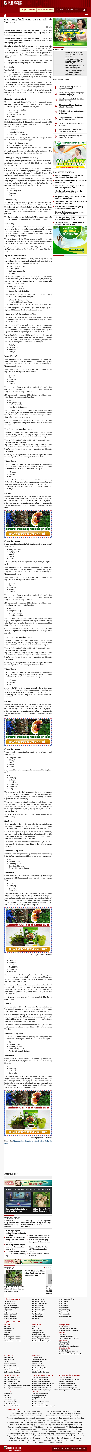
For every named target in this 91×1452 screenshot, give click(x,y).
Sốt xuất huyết (37, 1364)
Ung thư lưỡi (63, 1305)
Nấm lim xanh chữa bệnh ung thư (70, 1354)
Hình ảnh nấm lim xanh (12, 1404)
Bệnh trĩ (34, 1326)
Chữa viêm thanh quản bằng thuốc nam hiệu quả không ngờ (16, 1253)
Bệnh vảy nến (64, 1344)
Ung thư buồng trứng (66, 1299)
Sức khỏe (46, 1189)
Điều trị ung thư (9, 1303)
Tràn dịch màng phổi (66, 1336)
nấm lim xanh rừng (64, 1414)
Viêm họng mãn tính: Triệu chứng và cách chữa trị (71, 100)
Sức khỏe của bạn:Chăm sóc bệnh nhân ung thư (17, 1210)
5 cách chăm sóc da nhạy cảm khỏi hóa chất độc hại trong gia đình (11, 1223)
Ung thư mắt (63, 1312)
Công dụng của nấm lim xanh (69, 1346)
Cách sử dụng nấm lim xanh (41, 1339)
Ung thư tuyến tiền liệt (39, 1303)
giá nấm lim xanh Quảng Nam (61, 1438)
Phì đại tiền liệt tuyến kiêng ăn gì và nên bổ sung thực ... (71, 94)
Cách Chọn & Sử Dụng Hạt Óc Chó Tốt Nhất (71, 124)
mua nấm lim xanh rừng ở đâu (25, 1429)
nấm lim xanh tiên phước (22, 1416)
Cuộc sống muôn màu (39, 1396)
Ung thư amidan (37, 1316)
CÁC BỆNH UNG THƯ (13, 1299)
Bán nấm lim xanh (10, 1366)
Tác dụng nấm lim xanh (39, 1370)
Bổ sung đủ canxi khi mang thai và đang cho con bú (71, 136)
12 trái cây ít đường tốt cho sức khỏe (39, 1254)
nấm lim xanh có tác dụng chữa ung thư (62, 1440)
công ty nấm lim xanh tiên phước (29, 1422)
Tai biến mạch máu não (39, 1360)
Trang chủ (5, 15)
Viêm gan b (7, 1326)
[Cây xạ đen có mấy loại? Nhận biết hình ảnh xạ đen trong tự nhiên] (14, 1278)
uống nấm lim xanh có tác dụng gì (26, 1431)
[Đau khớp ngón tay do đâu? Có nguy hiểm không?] (70, 83)
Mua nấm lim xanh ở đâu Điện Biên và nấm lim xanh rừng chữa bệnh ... (69, 176)
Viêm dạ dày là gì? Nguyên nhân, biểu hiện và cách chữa (71, 130)
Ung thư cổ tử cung (38, 1301)
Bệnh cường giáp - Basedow (68, 1352)
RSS (62, 1448)
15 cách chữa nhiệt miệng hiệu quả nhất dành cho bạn (39, 1241)
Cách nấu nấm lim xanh (12, 1372)
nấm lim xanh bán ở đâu (61, 1411)
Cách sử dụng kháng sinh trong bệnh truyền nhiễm (70, 106)
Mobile (56, 1448)
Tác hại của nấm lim (10, 1402)
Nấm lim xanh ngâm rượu (40, 1372)
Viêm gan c (7, 1333)
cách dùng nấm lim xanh (19, 1434)
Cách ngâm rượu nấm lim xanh (69, 1390)
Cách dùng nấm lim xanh (12, 1337)
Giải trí (29, 1189)
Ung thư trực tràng (38, 1312)
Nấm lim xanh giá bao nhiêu (68, 1330)
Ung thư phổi (8, 1312)
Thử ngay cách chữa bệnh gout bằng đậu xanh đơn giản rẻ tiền (15, 1247)
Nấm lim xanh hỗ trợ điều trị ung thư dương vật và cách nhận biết (68, 192)
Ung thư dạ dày (64, 1314)
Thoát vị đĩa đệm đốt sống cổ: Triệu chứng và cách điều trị (38, 1249)
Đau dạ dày (35, 1328)
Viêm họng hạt (9, 1360)
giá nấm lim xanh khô (22, 1411)
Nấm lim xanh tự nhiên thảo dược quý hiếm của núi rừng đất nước (69, 207)
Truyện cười (8, 1394)
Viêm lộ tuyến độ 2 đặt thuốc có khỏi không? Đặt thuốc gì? (74, 54)
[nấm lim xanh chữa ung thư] (28, 930)
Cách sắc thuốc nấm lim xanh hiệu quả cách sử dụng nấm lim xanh (69, 213)
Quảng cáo (69, 9)
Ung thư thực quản (38, 1305)
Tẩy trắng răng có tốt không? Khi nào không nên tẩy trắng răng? (16, 1233)
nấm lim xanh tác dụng (24, 1425)
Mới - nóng (19, 1189)
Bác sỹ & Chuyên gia (10, 1384)
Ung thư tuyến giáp (38, 1310)
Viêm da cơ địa (64, 1342)
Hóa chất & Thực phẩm (67, 1384)
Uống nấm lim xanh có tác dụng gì (43, 1406)
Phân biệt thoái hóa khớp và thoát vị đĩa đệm (71, 112)
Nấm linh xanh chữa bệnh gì (41, 1386)
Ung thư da (35, 1318)
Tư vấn (37, 1189)
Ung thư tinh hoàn (38, 1308)
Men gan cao (8, 1330)
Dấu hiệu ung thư (10, 1301)
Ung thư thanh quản (10, 1318)
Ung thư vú (63, 1303)
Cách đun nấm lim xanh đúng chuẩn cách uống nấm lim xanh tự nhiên (70, 223)
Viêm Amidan (8, 1358)
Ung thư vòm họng (38, 1299)
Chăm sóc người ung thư (40, 1377)
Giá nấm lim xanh (10, 1364)
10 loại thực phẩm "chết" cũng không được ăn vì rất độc (45, 1210)
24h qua (24, 10)
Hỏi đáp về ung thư (10, 1305)
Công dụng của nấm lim (12, 1406)
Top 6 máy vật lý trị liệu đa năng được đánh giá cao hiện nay (15, 1239)
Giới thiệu (60, 9)
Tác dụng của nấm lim (11, 1368)
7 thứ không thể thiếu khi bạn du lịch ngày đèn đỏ (74, 66)
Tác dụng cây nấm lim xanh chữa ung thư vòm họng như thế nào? (70, 197)
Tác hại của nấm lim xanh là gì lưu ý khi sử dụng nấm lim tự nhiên (70, 181)
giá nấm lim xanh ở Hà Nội (63, 1431)
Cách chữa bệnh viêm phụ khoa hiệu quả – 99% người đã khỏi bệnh (75, 61)
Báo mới (32, 10)
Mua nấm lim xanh (38, 1366)
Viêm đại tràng (37, 1330)
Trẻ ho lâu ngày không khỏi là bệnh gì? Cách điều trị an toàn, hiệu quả (28, 1223)
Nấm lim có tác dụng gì (11, 1370)
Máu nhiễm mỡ (37, 1362)
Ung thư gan (8, 1310)
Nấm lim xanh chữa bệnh (12, 1341)
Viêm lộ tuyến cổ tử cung (67, 1328)
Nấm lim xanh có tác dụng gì (41, 1388)
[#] (13, 3)
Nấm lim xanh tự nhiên (39, 1368)
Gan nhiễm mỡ (9, 1328)
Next (48, 1199)
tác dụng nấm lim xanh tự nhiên (60, 1429)
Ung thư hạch (64, 1308)
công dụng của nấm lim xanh (25, 1418)
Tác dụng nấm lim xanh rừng (69, 1338)
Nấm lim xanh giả (10, 1400)
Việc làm (82, 1448)
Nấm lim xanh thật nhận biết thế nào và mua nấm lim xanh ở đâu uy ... (69, 218)
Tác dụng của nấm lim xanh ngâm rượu (17, 1386)
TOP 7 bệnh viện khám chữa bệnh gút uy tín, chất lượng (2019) (35, 1273)
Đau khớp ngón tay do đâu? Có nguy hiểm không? (70, 88)
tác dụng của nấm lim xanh (63, 1422)
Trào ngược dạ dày (38, 1333)
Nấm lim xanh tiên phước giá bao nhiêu (45, 1390)
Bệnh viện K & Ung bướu (12, 1382)
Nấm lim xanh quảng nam (68, 1386)
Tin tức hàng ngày (45, 10)
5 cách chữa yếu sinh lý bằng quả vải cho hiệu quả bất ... (71, 118)
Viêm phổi (62, 1334)
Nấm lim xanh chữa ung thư (41, 1341)
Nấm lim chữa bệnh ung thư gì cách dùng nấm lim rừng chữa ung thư (70, 187)
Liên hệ (77, 9)
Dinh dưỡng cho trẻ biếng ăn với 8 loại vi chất (44, 1222)
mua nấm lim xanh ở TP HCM (61, 1427)
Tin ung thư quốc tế (10, 1379)
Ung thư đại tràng (10, 1316)
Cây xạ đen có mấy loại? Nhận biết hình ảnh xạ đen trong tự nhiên (14, 1289)
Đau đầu (6, 1362)
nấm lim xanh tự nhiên (58, 1416)
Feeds (67, 1448)
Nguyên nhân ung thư (11, 1308)
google (50, 27)
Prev (7, 1199)
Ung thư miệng (37, 1314)
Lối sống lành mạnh (66, 1382)
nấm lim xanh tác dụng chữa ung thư (24, 1436)
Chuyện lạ (7, 1398)
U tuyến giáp (63, 1350)
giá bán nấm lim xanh (20, 1427)
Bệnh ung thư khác (65, 1316)
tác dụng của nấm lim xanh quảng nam (59, 1425)
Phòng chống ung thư (39, 1398)
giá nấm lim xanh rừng (23, 1414)
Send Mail (47, 27)
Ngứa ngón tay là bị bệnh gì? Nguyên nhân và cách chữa (39, 1236)
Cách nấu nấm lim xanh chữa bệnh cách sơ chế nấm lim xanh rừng (71, 202)
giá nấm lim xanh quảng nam (64, 1418)
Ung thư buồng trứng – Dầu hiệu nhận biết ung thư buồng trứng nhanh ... (75, 72)
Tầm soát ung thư (65, 1377)
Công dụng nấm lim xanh (12, 1339)
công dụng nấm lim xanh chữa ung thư (60, 1434)
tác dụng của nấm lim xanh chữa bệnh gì (44, 1420)
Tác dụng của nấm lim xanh (41, 1337)
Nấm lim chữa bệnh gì (39, 1404)
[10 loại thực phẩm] (45, 1199)
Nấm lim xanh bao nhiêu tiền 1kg (43, 1384)
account (84, 10)
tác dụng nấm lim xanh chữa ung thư (46, 1442)
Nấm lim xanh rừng (38, 1335)
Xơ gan (6, 1335)
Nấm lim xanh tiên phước (68, 1388)
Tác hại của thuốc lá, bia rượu (69, 1379)
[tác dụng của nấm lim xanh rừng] (28, 524)
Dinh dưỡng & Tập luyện (40, 1379)
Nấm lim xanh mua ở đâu (40, 1402)
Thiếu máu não (37, 1358)
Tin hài (6, 1396)
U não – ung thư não (11, 1314)
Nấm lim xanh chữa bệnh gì (41, 1382)
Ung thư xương (64, 1310)
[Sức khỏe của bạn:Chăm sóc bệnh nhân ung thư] (18, 1199)
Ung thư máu (63, 1301)
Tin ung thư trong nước (12, 1377)
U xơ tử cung (63, 1326)
